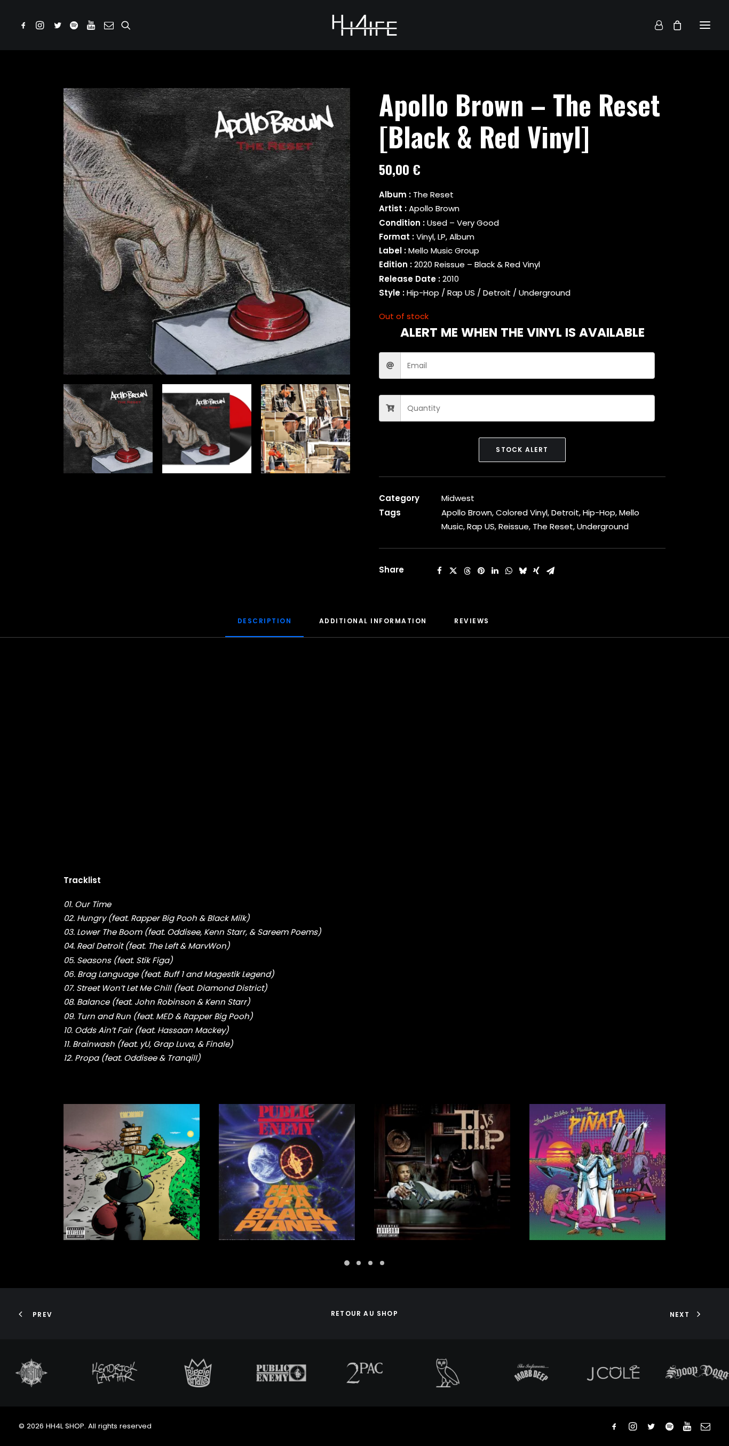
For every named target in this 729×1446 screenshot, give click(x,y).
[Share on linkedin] (494, 571)
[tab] (373, 625)
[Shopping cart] (672, 25)
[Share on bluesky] (522, 571)
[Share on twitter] (453, 571)
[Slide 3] (305, 429)
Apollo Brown (466, 512)
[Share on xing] (536, 571)
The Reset (553, 526)
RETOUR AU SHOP (364, 1313)
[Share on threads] (467, 571)
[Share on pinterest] (480, 571)
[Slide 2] (206, 429)
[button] (25, 25)
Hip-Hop (599, 512)
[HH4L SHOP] (364, 25)
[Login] (654, 25)
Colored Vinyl (522, 512)
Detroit (565, 512)
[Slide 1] (108, 429)
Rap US (481, 526)
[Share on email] (550, 571)
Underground (603, 526)
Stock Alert (522, 449)
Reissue (513, 526)
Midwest (457, 498)
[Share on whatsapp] (508, 571)
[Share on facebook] (439, 571)
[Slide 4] (382, 1263)
